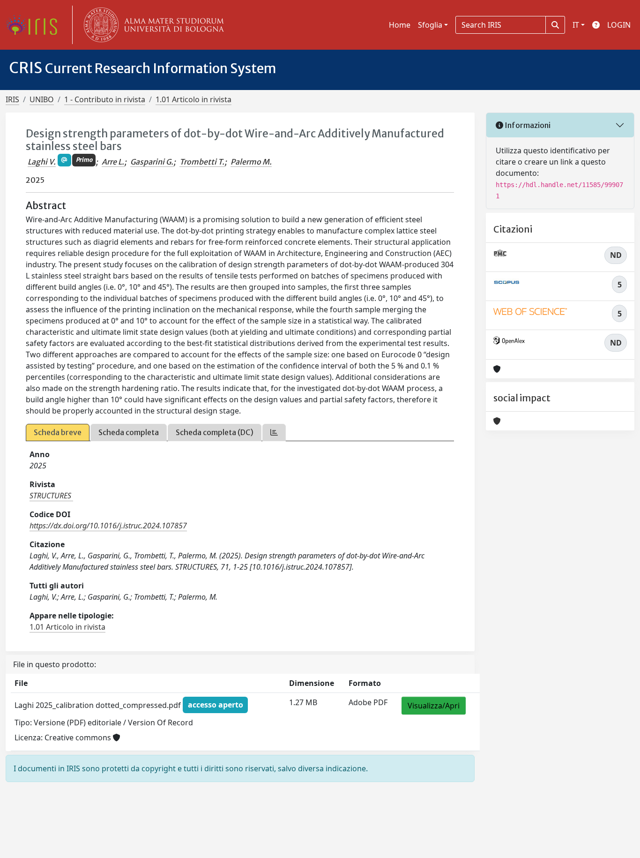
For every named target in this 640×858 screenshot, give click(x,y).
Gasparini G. (151, 161)
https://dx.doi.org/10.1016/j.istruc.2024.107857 (108, 525)
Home (399, 25)
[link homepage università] (151, 25)
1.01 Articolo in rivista (193, 99)
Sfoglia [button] (430, 25)
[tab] (274, 432)
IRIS (12, 99)
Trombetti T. (201, 161)
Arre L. (113, 161)
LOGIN (619, 25)
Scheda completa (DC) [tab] (214, 432)
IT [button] (576, 25)
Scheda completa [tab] (128, 432)
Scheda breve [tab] (58, 432)
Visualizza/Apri (434, 705)
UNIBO (42, 99)
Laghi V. (42, 161)
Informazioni (527, 125)
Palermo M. (251, 161)
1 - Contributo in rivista (104, 99)
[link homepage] (35, 25)
